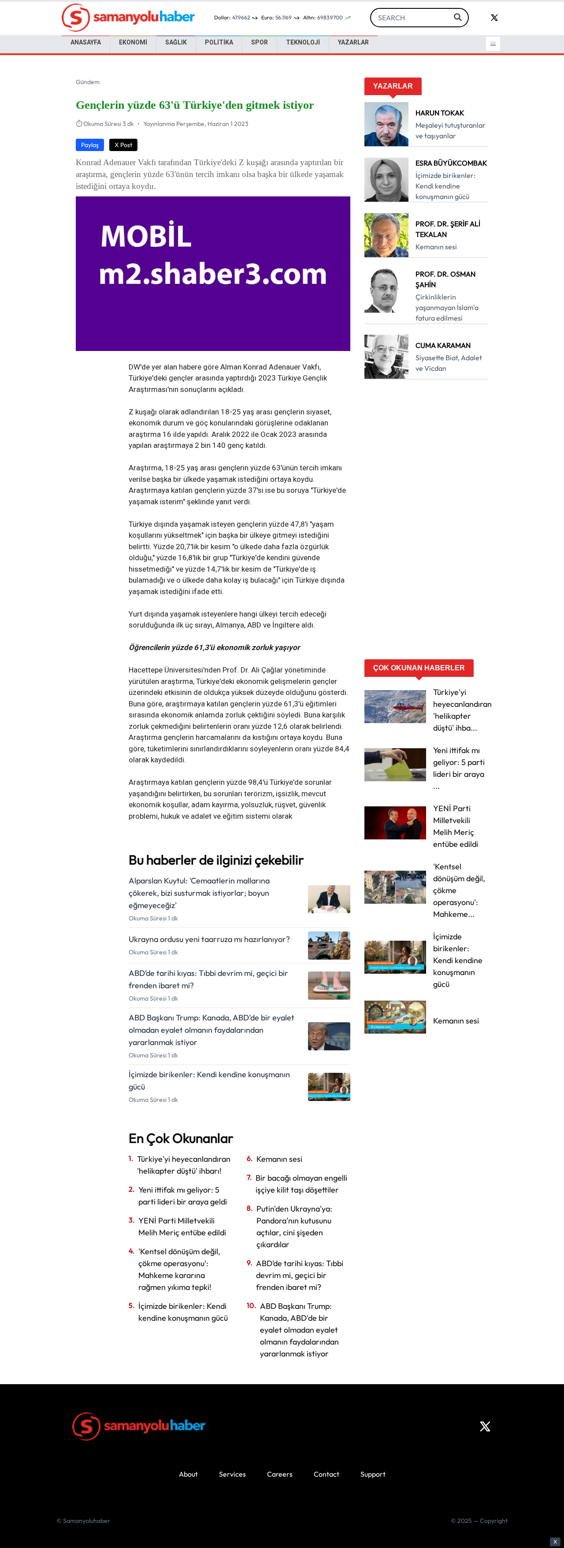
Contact (326, 1474)
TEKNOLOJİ (303, 42)
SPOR (259, 42)
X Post (123, 145)
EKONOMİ (133, 42)
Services (232, 1474)
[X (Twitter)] (485, 1426)
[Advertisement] (426, 522)
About (188, 1474)
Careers (280, 1474)
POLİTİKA (219, 42)
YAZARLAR (353, 42)
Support (373, 1474)
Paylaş (90, 145)
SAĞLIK (176, 42)
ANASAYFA (85, 42)
